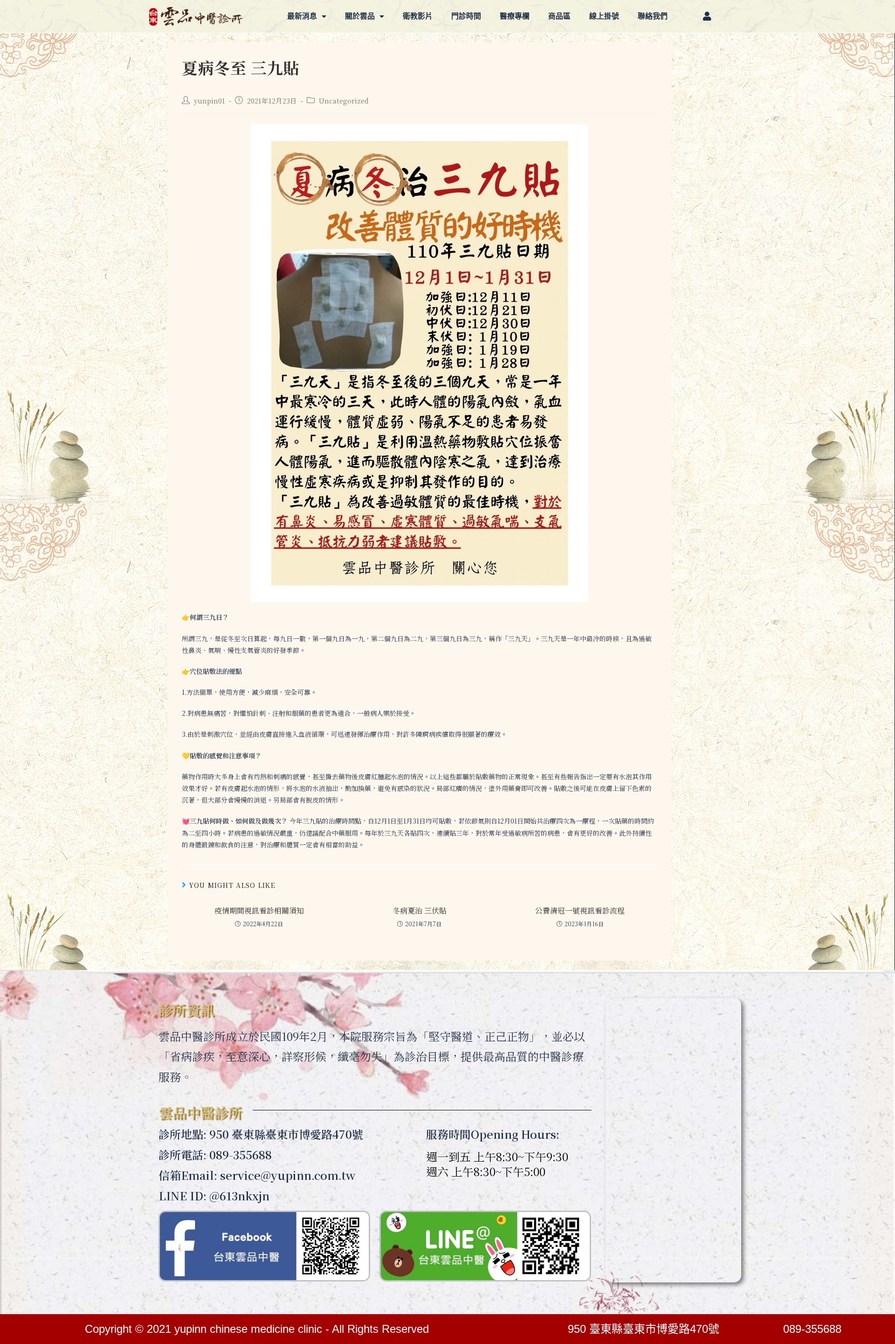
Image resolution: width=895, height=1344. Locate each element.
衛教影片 (418, 16)
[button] (708, 16)
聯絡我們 (653, 16)
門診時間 (466, 16)
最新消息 (302, 16)
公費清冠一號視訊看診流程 (580, 911)
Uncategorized (344, 100)
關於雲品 (360, 16)
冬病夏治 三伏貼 (419, 911)
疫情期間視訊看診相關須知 (259, 911)
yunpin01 (209, 100)
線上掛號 (604, 16)
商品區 (559, 16)
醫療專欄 (515, 16)
